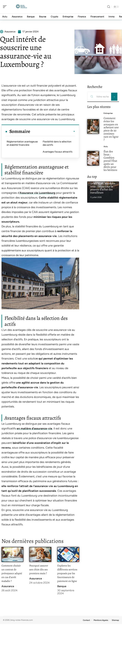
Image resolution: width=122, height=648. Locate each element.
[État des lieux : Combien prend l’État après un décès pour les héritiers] (93, 158)
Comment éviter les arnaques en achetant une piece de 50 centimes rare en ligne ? (111, 129)
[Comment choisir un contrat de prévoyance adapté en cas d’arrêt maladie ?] (12, 554)
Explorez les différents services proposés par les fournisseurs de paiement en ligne (67, 573)
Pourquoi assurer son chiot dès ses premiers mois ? (38, 569)
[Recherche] (109, 6)
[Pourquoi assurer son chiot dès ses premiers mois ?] (40, 554)
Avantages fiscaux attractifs (57, 151)
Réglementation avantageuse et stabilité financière (22, 143)
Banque (61, 586)
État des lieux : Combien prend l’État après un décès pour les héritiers (110, 160)
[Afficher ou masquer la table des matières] (52, 131)
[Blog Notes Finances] (21, 6)
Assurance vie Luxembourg (37, 193)
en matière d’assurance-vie (34, 428)
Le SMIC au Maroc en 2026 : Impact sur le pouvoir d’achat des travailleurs (102, 188)
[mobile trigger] (5, 6)
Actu (106, 146)
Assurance (7, 586)
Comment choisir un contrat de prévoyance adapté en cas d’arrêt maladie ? (11, 573)
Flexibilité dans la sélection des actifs (57, 143)
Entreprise (108, 113)
